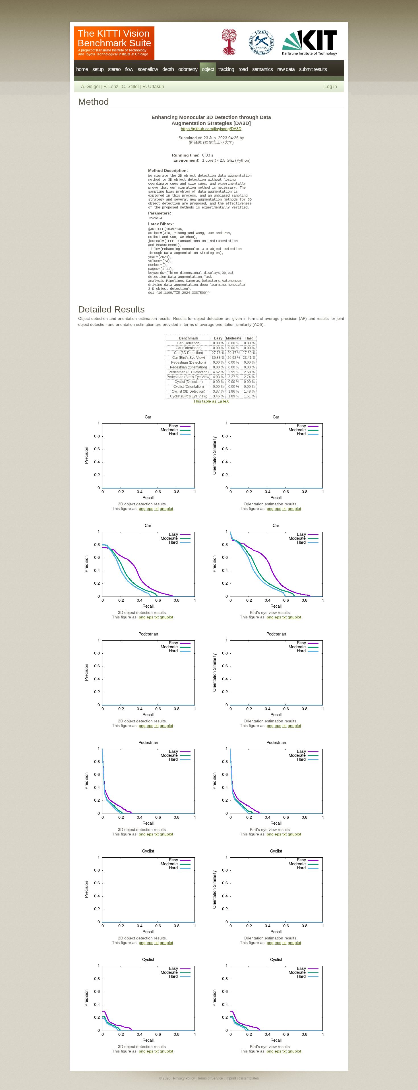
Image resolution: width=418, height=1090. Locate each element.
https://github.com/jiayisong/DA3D (211, 128)
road (243, 69)
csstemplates (249, 1078)
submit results (313, 69)
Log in (330, 86)
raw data (286, 69)
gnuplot (166, 508)
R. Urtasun (153, 86)
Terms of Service (210, 1078)
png (142, 508)
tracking (226, 69)
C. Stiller (130, 86)
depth (168, 69)
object (208, 69)
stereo (114, 69)
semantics (262, 69)
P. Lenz (111, 86)
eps (150, 508)
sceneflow (148, 69)
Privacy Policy (184, 1078)
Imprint (230, 1078)
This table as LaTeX (211, 401)
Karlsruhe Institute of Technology (121, 50)
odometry (187, 69)
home (82, 69)
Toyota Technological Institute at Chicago (116, 54)
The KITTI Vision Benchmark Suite (114, 38)
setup (98, 69)
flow (129, 69)
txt (156, 508)
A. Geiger (90, 86)
